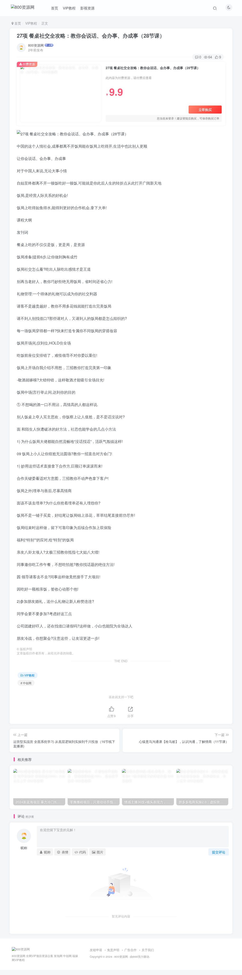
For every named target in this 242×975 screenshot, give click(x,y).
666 (135, 956)
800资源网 (36, 45)
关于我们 (148, 950)
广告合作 (130, 950)
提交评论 (218, 852)
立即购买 (205, 109)
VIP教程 (69, 7)
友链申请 (96, 950)
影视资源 (87, 7)
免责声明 (113, 950)
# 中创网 (26, 683)
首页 (54, 7)
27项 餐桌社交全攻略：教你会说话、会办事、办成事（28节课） (91, 35)
